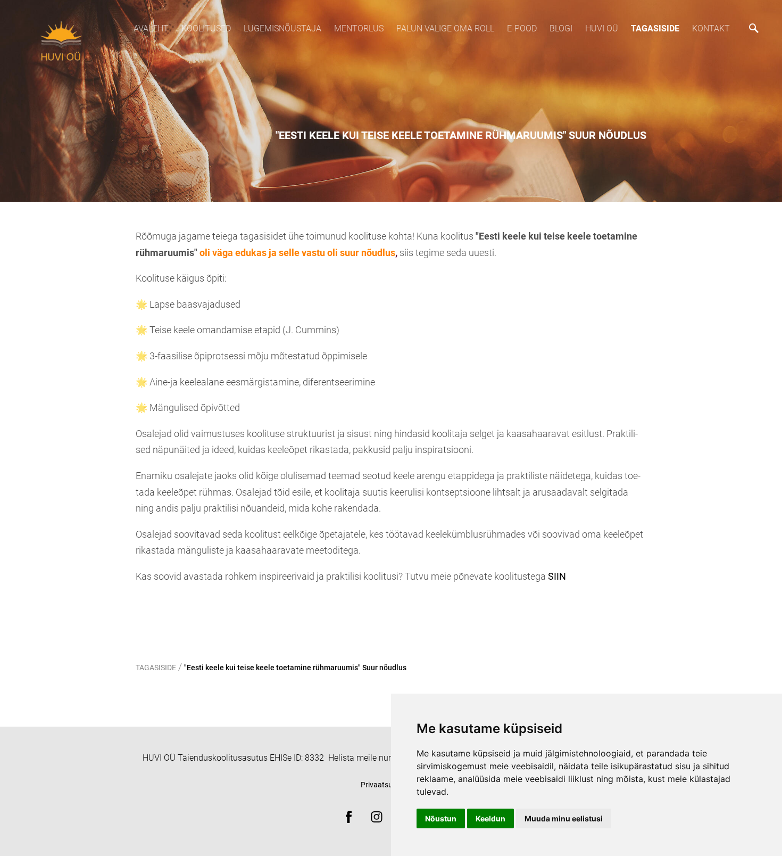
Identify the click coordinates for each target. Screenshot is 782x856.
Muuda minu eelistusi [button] (564, 818)
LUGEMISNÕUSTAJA (282, 28)
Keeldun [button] (490, 818)
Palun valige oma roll (445, 28)
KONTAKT (711, 28)
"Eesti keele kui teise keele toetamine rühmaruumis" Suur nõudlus (295, 667)
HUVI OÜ (601, 28)
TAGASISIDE (655, 28)
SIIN (557, 576)
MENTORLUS (359, 28)
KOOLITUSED (206, 28)
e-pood (522, 28)
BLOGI (561, 28)
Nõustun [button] (440, 818)
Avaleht (151, 28)
